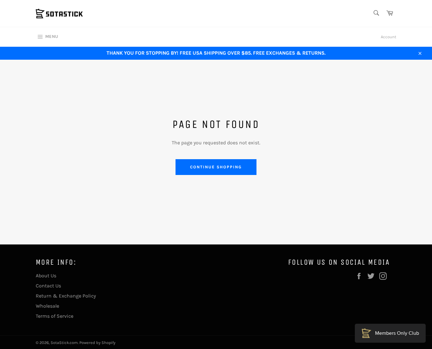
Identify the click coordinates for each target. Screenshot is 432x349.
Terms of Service (54, 316)
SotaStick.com (64, 342)
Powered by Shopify (97, 342)
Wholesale (47, 306)
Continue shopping (216, 167)
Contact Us (48, 286)
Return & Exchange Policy (66, 296)
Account (388, 36)
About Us (46, 276)
